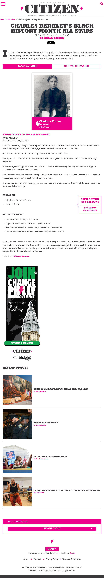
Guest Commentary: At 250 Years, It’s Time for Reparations (67, 490)
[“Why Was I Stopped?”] (17, 424)
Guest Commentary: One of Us (50, 457)
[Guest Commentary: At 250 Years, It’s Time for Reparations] (17, 491)
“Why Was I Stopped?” (46, 423)
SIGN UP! (52, 549)
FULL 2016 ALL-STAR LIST (76, 66)
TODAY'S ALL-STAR (27, 66)
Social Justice (10, 20)
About (26, 559)
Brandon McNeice (41, 459)
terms (72, 553)
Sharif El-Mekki (41, 391)
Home (2, 20)
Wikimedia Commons (21, 256)
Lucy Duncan (40, 493)
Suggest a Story (52, 529)
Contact (37, 559)
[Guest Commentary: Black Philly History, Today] (17, 390)
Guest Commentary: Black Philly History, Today (61, 389)
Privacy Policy (52, 559)
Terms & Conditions (71, 559)
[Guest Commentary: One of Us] (17, 458)
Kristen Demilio (41, 425)
